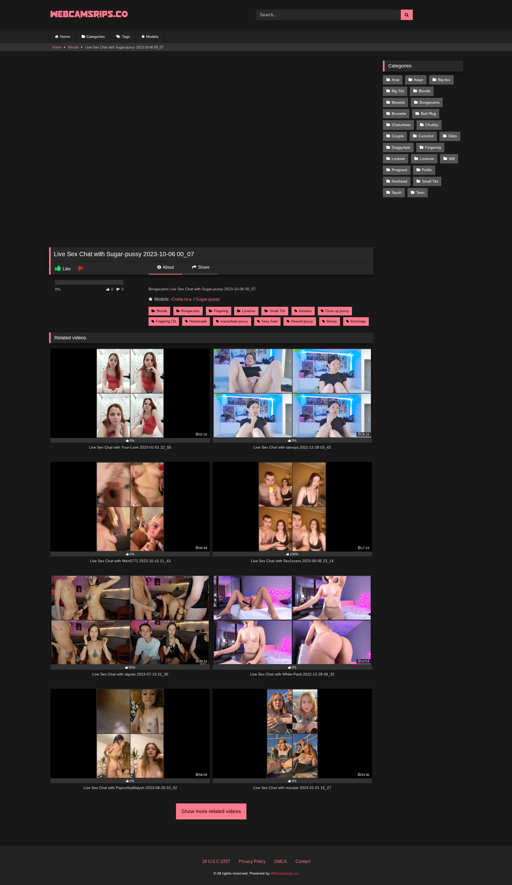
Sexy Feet (269, 321)
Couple (398, 136)
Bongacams (190, 311)
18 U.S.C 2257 (216, 861)
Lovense (248, 311)
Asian (418, 80)
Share (203, 267)
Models (152, 36)
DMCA (280, 861)
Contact (302, 861)
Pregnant (399, 170)
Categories (95, 36)
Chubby (431, 125)
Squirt (397, 192)
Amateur (305, 311)
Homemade (198, 321)
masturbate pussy (234, 321)
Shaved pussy (302, 321)
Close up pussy (337, 311)
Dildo (452, 136)
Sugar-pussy (208, 299)
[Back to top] (495, 869)
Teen (420, 192)
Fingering (221, 311)
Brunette (399, 113)
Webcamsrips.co (285, 873)
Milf (452, 158)
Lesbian (398, 158)
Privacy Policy (252, 861)
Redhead (399, 181)
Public (427, 170)
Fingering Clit (166, 321)
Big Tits (398, 91)
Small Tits (277, 311)
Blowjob (398, 102)
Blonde (73, 47)
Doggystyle (401, 147)
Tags (126, 36)
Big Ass (444, 80)
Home (65, 36)
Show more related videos (211, 811)
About (168, 267)
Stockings (358, 321)
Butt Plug (428, 113)
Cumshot (426, 136)
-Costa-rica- (181, 299)
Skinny (331, 321)
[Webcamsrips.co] (89, 14)
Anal (395, 80)
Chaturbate (401, 125)
